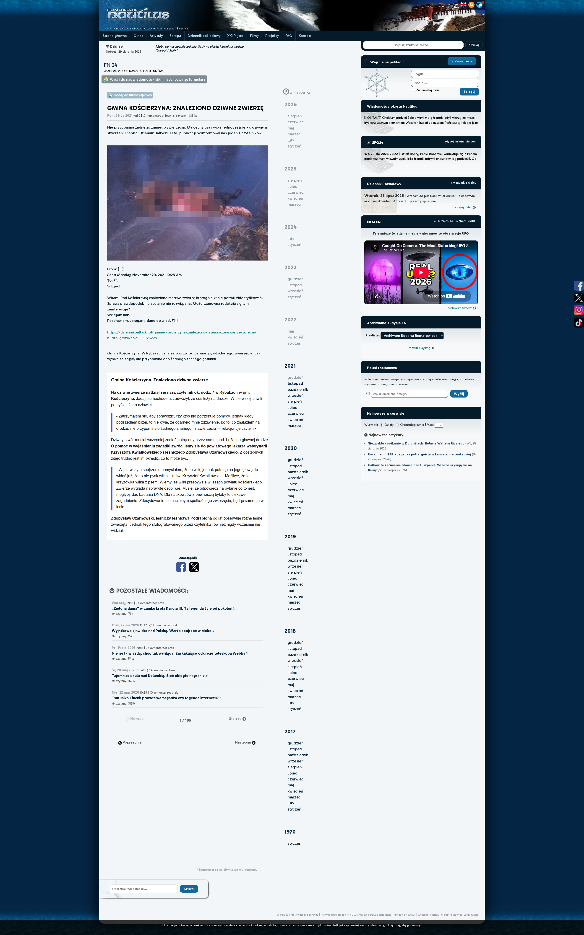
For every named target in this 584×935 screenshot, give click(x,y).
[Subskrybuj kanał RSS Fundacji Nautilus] (471, 5)
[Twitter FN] (579, 298)
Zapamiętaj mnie (428, 90)
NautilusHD (466, 221)
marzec (294, 425)
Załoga (175, 36)
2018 (290, 631)
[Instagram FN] (579, 310)
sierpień (295, 401)
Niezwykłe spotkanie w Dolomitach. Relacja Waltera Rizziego (416, 443)
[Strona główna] (155, 29)
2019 (290, 536)
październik (298, 389)
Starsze (235, 718)
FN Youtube (445, 221)
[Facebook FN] (579, 286)
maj (291, 495)
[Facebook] (181, 567)
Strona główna (115, 36)
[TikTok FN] (579, 323)
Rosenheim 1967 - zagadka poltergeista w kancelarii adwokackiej (419, 454)
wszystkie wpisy (464, 182)
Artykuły (156, 36)
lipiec (292, 407)
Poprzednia (132, 742)
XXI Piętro (235, 36)
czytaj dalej (463, 207)
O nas (138, 36)
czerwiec (296, 413)
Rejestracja (463, 61)
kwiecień (295, 419)
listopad (295, 465)
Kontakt (305, 36)
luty (291, 702)
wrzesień (296, 395)
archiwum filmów (460, 308)
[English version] (463, 5)
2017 (290, 731)
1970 (290, 831)
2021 (290, 365)
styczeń (294, 514)
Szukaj (474, 45)
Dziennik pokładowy (204, 36)
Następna (243, 742)
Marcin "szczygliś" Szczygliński (459, 914)
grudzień (296, 459)
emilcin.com (467, 141)
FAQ (288, 36)
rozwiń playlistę (420, 348)
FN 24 (110, 65)
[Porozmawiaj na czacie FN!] (479, 5)
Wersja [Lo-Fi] (285, 914)
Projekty (272, 36)
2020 (290, 448)
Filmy (254, 36)
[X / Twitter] (194, 567)
